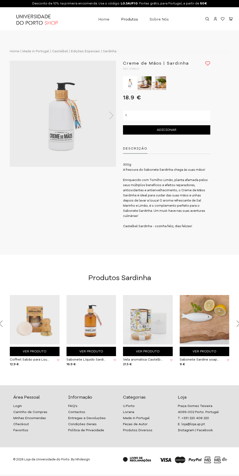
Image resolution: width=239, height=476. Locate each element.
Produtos (129, 19)
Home (103, 19)
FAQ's (72, 406)
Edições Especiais (85, 51)
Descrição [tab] (135, 148)
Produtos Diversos (137, 430)
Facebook (205, 430)
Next (108, 115)
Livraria (128, 412)
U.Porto (129, 406)
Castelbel (59, 51)
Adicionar (166, 130)
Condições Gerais (82, 424)
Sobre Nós (159, 19)
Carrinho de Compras (30, 412)
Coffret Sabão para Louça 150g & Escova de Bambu (30, 359)
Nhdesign (82, 459)
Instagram (186, 430)
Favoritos (20, 430)
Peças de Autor (135, 424)
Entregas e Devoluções (87, 418)
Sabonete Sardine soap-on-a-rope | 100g (200, 359)
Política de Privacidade (86, 430)
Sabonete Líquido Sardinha (87, 359)
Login (17, 406)
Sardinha (109, 51)
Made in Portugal (35, 51)
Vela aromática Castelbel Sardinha (143, 359)
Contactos (76, 412)
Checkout (21, 424)
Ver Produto (34, 351)
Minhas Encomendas (29, 418)
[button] (231, 19)
